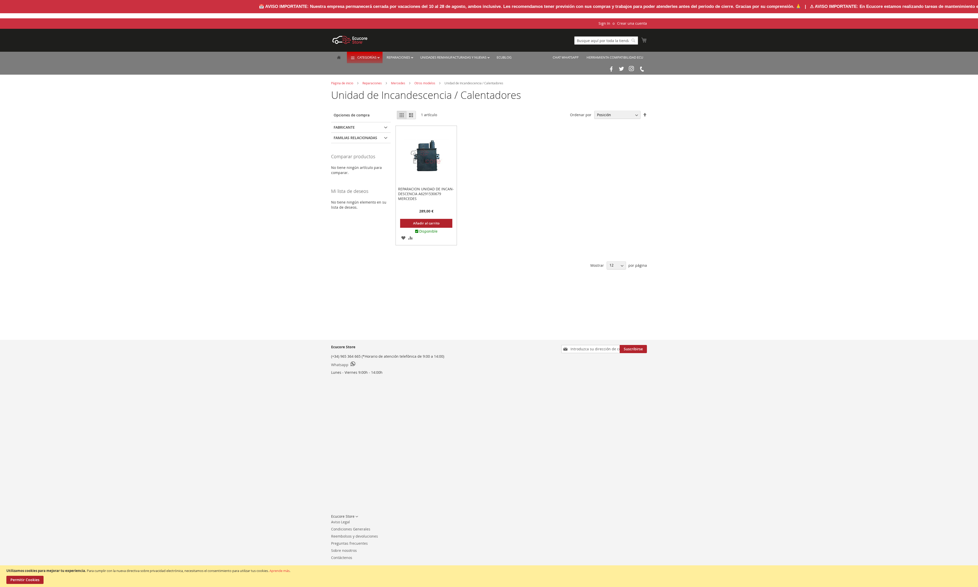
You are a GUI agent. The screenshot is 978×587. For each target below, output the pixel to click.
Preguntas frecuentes (349, 543)
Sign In (604, 23)
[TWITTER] (621, 69)
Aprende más (279, 570)
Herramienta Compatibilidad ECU (615, 57)
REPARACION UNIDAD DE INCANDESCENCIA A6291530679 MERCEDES (426, 193)
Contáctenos (341, 557)
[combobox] (606, 40)
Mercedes (398, 83)
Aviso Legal (340, 521)
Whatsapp (339, 364)
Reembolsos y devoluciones (354, 536)
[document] (489, 576)
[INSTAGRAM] (632, 69)
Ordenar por (580, 114)
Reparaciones (399, 57)
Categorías (367, 57)
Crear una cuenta (632, 23)
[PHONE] (642, 69)
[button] (403, 238)
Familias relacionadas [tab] (355, 137)
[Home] (339, 58)
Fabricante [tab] (344, 127)
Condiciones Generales (350, 529)
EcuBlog (504, 57)
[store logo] (350, 39)
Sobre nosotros (344, 550)
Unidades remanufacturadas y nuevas (453, 57)
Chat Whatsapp (566, 57)
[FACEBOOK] (611, 69)
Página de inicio (342, 83)
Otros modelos (425, 83)
